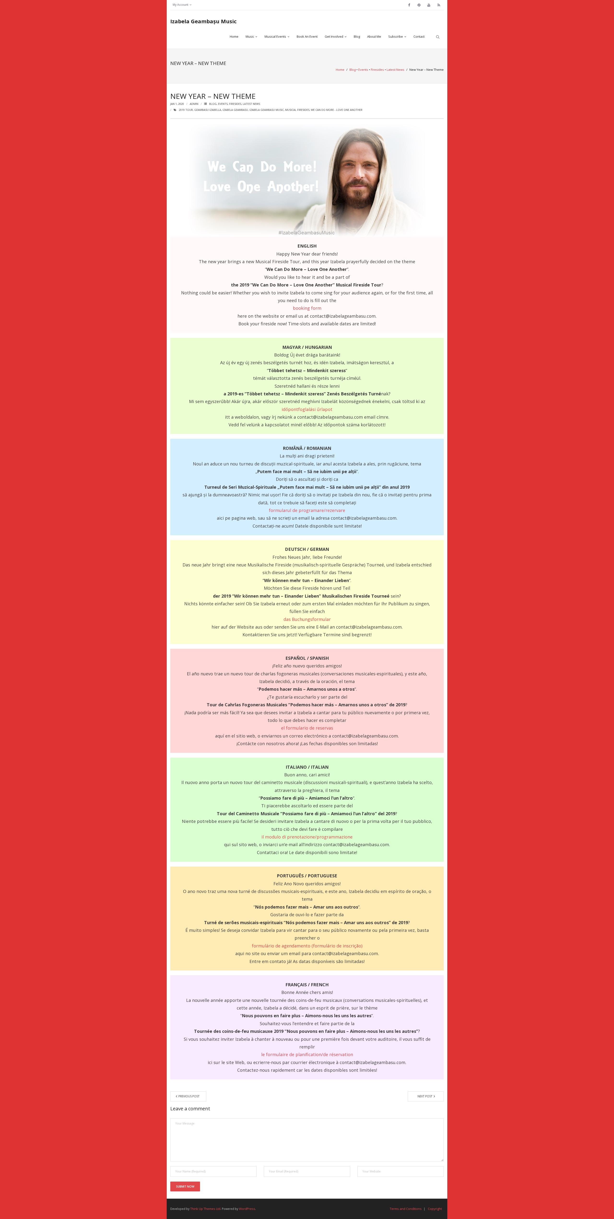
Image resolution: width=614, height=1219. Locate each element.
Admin (194, 104)
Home (340, 69)
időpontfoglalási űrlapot (307, 409)
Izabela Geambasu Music (266, 110)
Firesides (377, 69)
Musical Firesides (297, 110)
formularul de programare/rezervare (307, 510)
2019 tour (186, 110)
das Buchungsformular (307, 619)
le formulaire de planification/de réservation (307, 1054)
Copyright (435, 1209)
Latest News (395, 69)
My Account (180, 5)
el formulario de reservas (307, 728)
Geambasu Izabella (207, 110)
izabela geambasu (235, 110)
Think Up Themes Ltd (205, 1209)
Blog (352, 69)
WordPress (247, 1209)
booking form (307, 308)
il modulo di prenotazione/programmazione (307, 837)
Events (363, 69)
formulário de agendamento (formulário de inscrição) (307, 946)
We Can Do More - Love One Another (336, 110)
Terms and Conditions (406, 1209)
